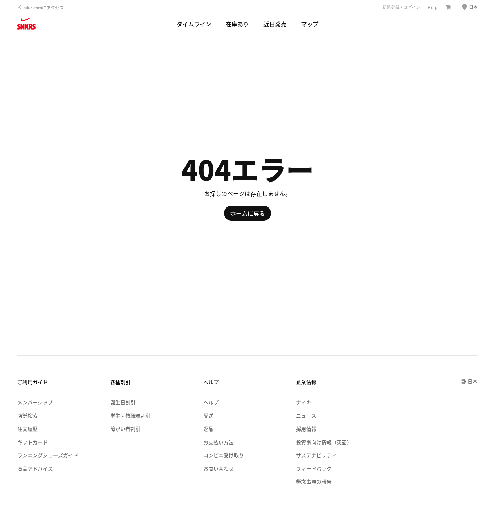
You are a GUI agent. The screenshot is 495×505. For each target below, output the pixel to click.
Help (433, 7)
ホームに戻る (247, 213)
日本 (472, 381)
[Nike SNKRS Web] (26, 25)
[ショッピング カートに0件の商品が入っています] (448, 7)
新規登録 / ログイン (401, 7)
